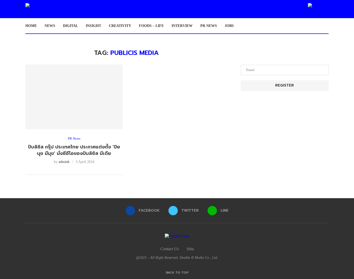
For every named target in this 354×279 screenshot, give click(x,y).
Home (31, 26)
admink (64, 162)
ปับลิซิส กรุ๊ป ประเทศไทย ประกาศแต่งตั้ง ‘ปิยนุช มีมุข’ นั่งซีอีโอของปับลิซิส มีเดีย (74, 150)
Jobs (229, 26)
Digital (70, 26)
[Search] (326, 25)
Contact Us (169, 249)
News (50, 26)
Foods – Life (151, 26)
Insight (93, 26)
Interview (182, 26)
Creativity (120, 26)
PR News (208, 26)
